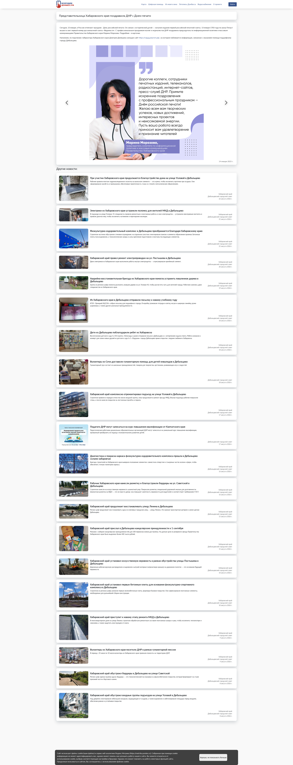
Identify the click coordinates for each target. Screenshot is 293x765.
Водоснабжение (204, 4)
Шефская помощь (155, 4)
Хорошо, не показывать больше (213, 757)
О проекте (217, 4)
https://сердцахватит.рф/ (149, 38)
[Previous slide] (67, 102)
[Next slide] (226, 102)
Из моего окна (171, 4)
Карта (143, 4)
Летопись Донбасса (187, 4)
